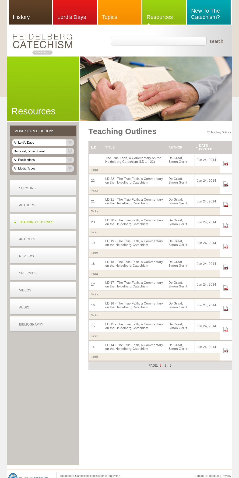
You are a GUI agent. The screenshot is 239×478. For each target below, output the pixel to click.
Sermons (27, 188)
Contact (199, 476)
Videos (25, 290)
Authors (27, 205)
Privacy (226, 476)
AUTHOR (176, 147)
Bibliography (31, 324)
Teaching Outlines (36, 222)
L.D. (94, 147)
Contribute (213, 476)
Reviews (26, 256)
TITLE (110, 147)
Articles (27, 239)
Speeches (27, 273)
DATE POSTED (205, 147)
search (216, 41)
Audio (24, 307)
